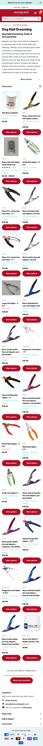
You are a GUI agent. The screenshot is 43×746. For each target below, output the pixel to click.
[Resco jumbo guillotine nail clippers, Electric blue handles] (11, 623)
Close (40, 2)
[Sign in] (35, 13)
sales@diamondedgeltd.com (17, 704)
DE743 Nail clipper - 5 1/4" (11, 445)
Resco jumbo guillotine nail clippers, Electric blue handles (10, 641)
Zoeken (38, 19)
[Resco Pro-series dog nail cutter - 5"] (11, 241)
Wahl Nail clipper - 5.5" (30, 448)
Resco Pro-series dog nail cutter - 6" (11, 212)
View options (11, 132)
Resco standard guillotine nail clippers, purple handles (31, 495)
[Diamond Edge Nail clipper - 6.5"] (31, 526)
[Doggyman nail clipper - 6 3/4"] (11, 574)
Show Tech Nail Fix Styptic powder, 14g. (30, 640)
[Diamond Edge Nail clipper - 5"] (11, 382)
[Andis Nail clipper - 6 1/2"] (31, 146)
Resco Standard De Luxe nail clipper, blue (31, 304)
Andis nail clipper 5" (10, 493)
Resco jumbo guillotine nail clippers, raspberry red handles (11, 544)
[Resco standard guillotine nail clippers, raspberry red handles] (31, 382)
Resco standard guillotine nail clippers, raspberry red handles (31, 400)
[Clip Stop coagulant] (11, 100)
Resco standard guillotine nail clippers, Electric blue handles (31, 592)
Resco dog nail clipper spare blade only (11, 163)
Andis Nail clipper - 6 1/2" (31, 163)
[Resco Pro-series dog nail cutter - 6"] (11, 195)
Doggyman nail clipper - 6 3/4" (11, 591)
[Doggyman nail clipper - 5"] (31, 334)
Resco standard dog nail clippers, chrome (31, 212)
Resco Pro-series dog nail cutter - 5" (11, 258)
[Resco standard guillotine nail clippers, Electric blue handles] (31, 574)
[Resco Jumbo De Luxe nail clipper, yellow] (31, 100)
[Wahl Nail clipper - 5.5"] (31, 431)
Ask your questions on (18, 707)
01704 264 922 (11, 700)
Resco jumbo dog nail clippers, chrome (31, 258)
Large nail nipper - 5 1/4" (10, 304)
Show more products (21, 680)
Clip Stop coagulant (10, 113)
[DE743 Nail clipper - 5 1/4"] (11, 431)
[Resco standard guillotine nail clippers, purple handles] (31, 477)
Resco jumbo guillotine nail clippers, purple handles (11, 351)
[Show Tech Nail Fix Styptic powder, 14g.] (31, 623)
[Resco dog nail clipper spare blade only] (11, 146)
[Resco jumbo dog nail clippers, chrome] (31, 241)
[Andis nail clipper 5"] (11, 477)
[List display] (40, 86)
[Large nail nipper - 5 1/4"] (11, 287)
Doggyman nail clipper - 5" (31, 350)
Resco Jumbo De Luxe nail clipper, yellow (31, 117)
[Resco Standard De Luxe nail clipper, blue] (31, 287)
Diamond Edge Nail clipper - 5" (9, 396)
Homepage (6, 25)
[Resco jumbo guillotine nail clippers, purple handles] (11, 334)
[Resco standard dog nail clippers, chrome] (31, 195)
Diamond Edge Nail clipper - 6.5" (30, 540)
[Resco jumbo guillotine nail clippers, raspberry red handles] (11, 526)
